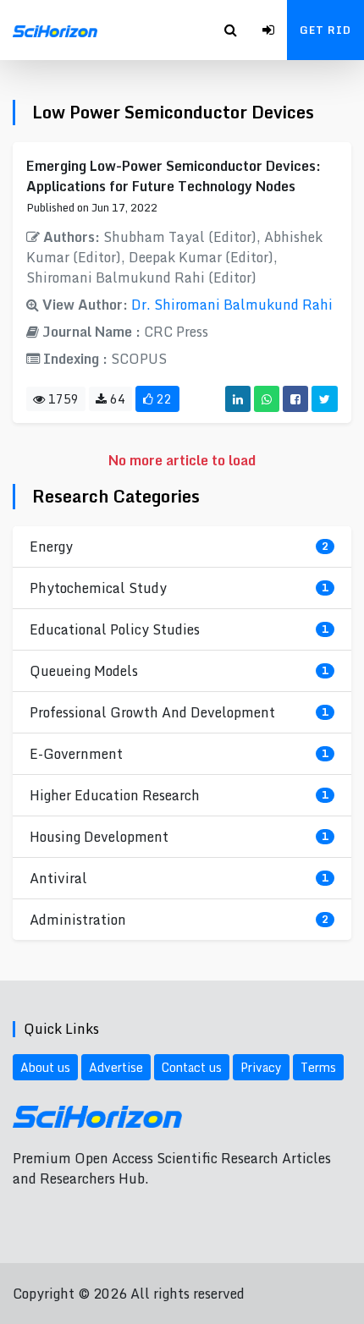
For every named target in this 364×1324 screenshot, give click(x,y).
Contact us (192, 1067)
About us (45, 1067)
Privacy (261, 1067)
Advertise (116, 1067)
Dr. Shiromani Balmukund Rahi (232, 305)
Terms (318, 1067)
